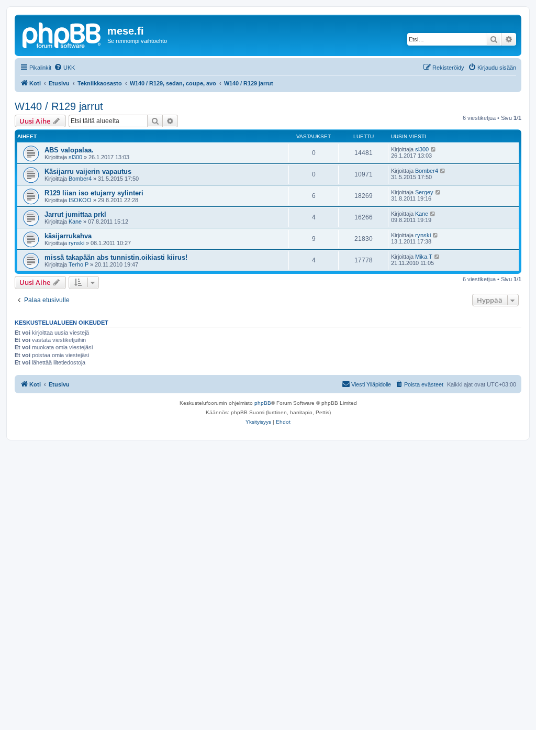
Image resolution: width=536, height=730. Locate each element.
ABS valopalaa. (69, 150)
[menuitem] (64, 67)
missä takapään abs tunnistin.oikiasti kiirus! (115, 257)
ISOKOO (80, 200)
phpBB (262, 403)
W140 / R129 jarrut (59, 106)
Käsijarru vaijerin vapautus (87, 171)
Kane (75, 221)
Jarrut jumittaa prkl (75, 214)
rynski (76, 243)
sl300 (75, 157)
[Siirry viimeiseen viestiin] (433, 149)
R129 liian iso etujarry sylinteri (93, 193)
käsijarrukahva (68, 236)
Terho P (78, 264)
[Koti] (62, 34)
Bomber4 (80, 178)
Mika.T (423, 256)
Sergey (424, 192)
